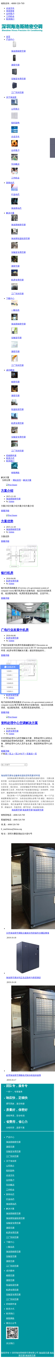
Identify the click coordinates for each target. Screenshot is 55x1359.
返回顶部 (52, 160)
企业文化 (10, 8)
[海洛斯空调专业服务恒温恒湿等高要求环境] (22, 32)
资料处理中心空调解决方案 (19, 723)
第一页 (8, 754)
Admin (11, 501)
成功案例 (10, 370)
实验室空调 (11, 1256)
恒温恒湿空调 (12, 1285)
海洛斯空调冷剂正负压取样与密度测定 (23, 977)
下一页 (26, 754)
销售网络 (10, 1318)
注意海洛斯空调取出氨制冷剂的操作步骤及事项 (27, 933)
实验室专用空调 (13, 1151)
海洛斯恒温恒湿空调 (15, 1218)
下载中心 (10, 298)
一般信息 (10, 1247)
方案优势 (7, 521)
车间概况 (10, 1185)
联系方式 (10, 458)
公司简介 (10, 1166)
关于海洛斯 (11, 97)
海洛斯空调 (17, 810)
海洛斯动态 (11, 1204)
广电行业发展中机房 (15, 629)
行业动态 (10, 1199)
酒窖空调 (10, 1147)
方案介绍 (7, 490)
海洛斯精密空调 (13, 499)
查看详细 (5, 511)
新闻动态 (10, 183)
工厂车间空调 (12, 1156)
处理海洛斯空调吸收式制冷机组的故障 (23, 1075)
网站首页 (17, 480)
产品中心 (10, 39)
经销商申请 (11, 455)
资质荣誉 (10, 11)
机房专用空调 (12, 581)
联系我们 (10, 19)
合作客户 (10, 14)
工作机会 (10, 16)
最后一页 (33, 754)
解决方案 (10, 213)
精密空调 (10, 1275)
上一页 (14, 754)
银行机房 (7, 573)
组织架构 (10, 1170)
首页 (8, 37)
